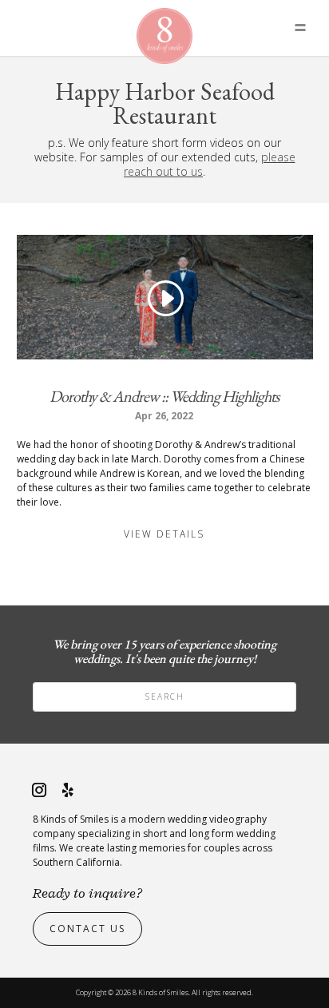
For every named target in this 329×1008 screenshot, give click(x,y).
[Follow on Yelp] (68, 790)
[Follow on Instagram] (39, 790)
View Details (164, 534)
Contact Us (87, 928)
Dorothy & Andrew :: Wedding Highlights (164, 396)
